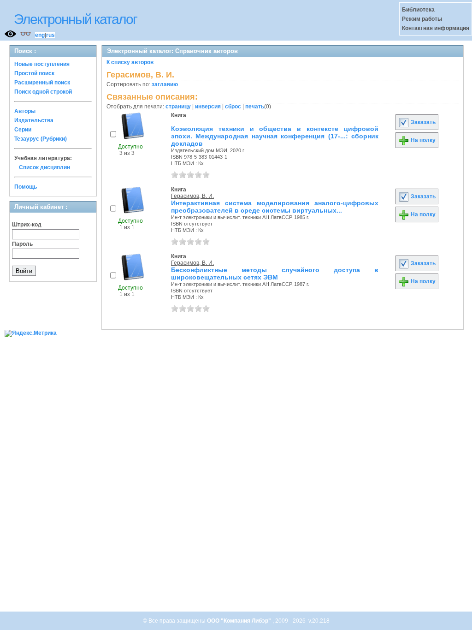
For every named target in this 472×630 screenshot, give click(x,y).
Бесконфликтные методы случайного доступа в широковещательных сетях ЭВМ (274, 273)
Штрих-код (26, 224)
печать (254, 106)
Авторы (24, 111)
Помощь (25, 187)
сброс (233, 106)
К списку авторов (129, 62)
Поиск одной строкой (43, 92)
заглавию (165, 84)
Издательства (33, 120)
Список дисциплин (44, 167)
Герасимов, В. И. (192, 196)
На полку (422, 140)
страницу (178, 106)
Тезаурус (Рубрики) (40, 139)
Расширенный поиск (42, 82)
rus (50, 35)
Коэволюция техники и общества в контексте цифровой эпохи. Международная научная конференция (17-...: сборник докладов (274, 136)
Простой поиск (34, 73)
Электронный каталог (75, 19)
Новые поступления (42, 64)
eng (40, 35)
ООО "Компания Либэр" (239, 621)
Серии (22, 129)
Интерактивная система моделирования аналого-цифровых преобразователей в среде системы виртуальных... (274, 206)
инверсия (208, 106)
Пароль (22, 244)
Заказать (422, 122)
